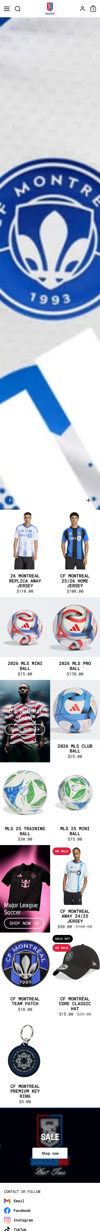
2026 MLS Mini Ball (25, 638)
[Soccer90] (50, 8)
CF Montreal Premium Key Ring (25, 1064)
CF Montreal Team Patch (25, 976)
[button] (17, 8)
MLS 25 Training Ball (25, 803)
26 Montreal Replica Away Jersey (25, 553)
